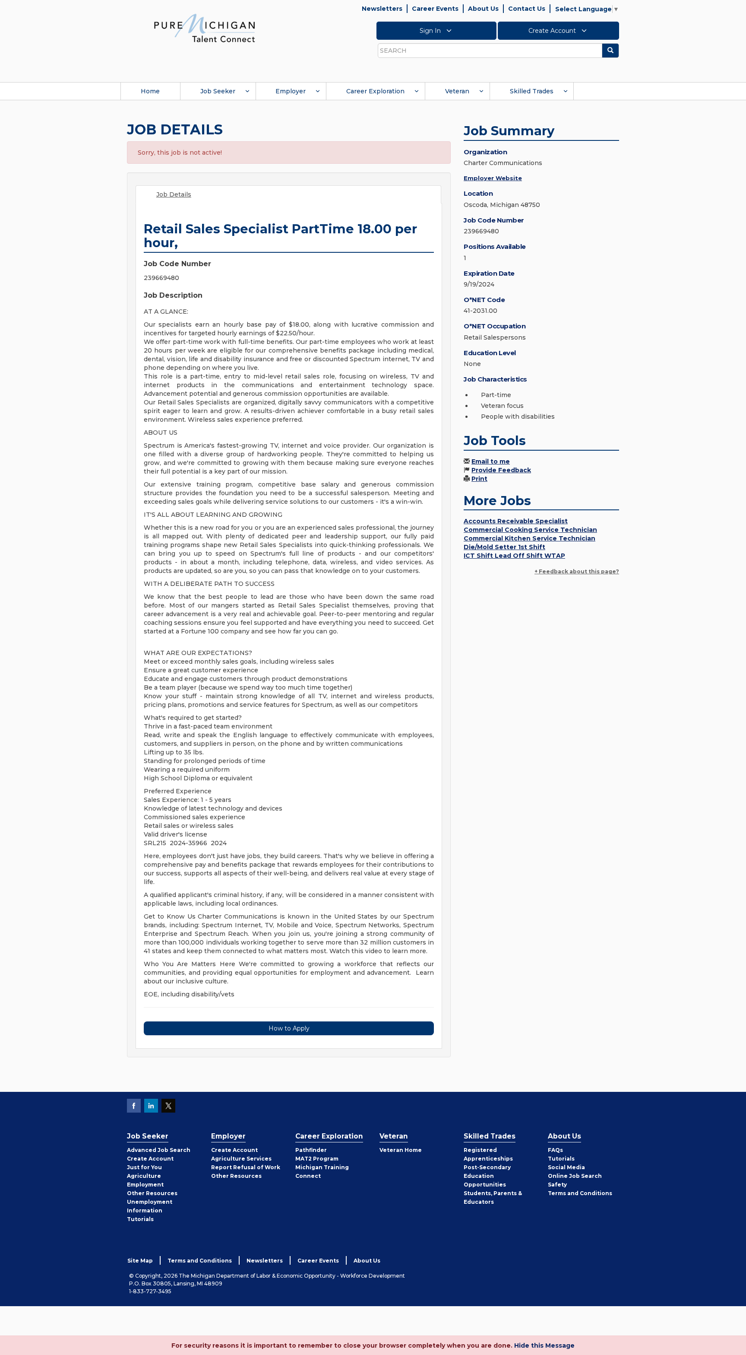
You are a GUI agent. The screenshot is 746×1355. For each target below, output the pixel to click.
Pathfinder (311, 1150)
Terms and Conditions (580, 1193)
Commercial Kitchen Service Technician (529, 538)
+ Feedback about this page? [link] (576, 571)
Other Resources (152, 1193)
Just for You (144, 1167)
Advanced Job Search (158, 1150)
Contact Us (526, 9)
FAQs (555, 1150)
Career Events (435, 9)
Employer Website (493, 178)
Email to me (490, 461)
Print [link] (479, 479)
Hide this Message (544, 1345)
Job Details (173, 194)
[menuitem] (150, 91)
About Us (483, 9)
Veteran (457, 91)
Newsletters (382, 9)
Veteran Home (400, 1150)
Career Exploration (375, 91)
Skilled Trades (531, 91)
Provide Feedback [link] (501, 470)
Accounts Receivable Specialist (516, 521)
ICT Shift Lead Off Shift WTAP (514, 556)
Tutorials (140, 1219)
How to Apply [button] (289, 1028)
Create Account (553, 31)
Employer (290, 91)
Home (150, 91)
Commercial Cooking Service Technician (530, 530)
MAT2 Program (316, 1158)
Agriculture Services (241, 1158)
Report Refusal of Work (245, 1167)
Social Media (566, 1167)
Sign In (431, 31)
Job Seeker (217, 91)
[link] (204, 28)
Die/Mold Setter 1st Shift (504, 547)
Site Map (140, 1260)
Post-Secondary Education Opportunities (487, 1176)
